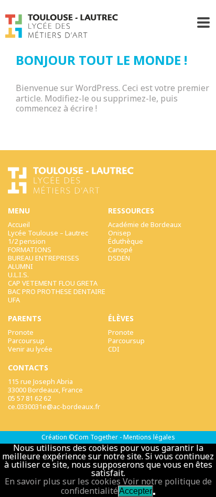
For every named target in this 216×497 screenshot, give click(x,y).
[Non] (154, 494)
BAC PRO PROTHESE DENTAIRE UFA (56, 295)
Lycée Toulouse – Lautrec (48, 233)
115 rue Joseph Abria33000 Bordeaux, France (45, 385)
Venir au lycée (30, 349)
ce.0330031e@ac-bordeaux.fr (54, 406)
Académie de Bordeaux (144, 224)
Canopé (120, 249)
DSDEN (119, 258)
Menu (19, 210)
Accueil (19, 224)
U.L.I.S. (18, 274)
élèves (121, 318)
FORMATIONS (29, 249)
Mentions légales (149, 437)
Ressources (131, 210)
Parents (24, 318)
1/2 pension (27, 241)
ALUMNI (20, 266)
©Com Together (93, 437)
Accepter (135, 491)
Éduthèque (125, 241)
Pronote (21, 332)
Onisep (119, 233)
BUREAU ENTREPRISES (43, 258)
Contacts (28, 367)
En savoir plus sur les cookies (63, 481)
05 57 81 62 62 (29, 398)
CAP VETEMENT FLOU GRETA (53, 283)
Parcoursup (26, 340)
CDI (114, 349)
